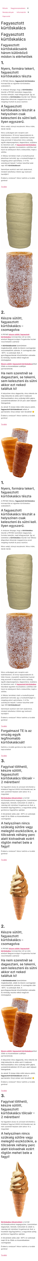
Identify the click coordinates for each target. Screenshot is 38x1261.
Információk (21, 12)
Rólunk (5, 8)
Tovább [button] (4, 187)
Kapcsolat (6, 16)
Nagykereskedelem (18, 8)
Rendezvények (8, 12)
